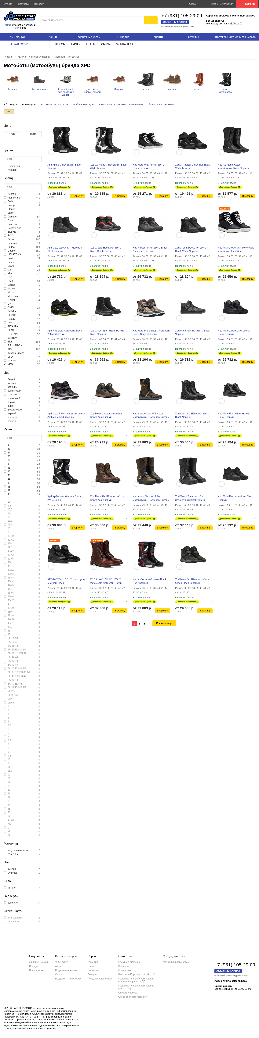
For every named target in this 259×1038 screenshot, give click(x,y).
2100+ (8, 24)
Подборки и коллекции (68, 978)
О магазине (124, 970)
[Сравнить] (81, 185)
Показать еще (164, 623)
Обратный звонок (175, 22)
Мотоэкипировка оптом (176, 962)
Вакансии (123, 966)
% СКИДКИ (61, 962)
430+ (16, 27)
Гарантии (93, 962)
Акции (58, 966)
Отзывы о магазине (129, 962)
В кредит (34, 966)
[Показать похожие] (51, 152)
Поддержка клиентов (100, 978)
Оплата (8, 3)
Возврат (39, 3)
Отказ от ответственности (133, 996)
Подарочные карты (66, 970)
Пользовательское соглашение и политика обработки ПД (137, 980)
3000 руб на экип (39, 962)
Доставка (23, 3)
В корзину (77, 196)
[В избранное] (84, 185)
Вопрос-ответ (37, 970)
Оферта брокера (127, 992)
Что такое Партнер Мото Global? (136, 974)
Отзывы (59, 974)
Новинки (224, 208)
